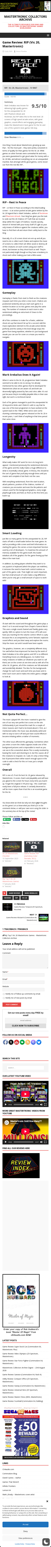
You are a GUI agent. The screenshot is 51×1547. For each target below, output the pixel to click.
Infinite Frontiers (9, 1486)
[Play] (5, 1104)
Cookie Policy (19, 1544)
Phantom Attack (13, 216)
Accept (25, 1524)
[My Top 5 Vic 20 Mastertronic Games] (12, 872)
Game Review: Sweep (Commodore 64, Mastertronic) (23, 1386)
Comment (6, 953)
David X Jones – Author (11, 1478)
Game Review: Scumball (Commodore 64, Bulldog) (22, 1401)
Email (4, 979)
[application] (25, 1094)
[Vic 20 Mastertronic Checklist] (12, 846)
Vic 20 (24, 898)
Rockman (44, 213)
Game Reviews (14, 893)
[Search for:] (25, 1068)
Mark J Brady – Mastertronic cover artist (18, 1494)
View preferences (25, 1538)
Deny (25, 1531)
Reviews (7, 898)
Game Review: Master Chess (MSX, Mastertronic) (22, 1397)
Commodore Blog (9, 1473)
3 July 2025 (8, 51)
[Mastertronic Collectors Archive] (25, 10)
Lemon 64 (6, 1490)
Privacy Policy (30, 1544)
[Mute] (41, 1104)
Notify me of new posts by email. (18, 998)
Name (4, 972)
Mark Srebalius (31, 893)
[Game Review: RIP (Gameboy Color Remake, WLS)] (34, 846)
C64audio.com (8, 1469)
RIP (16, 898)
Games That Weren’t (10, 1482)
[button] (47, 1501)
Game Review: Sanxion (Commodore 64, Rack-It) (22, 1374)
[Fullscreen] (45, 1104)
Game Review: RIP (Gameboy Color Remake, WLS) (31, 856)
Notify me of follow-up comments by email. (22, 994)
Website (5, 986)
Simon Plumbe (21, 51)
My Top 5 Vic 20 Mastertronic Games (10, 880)
